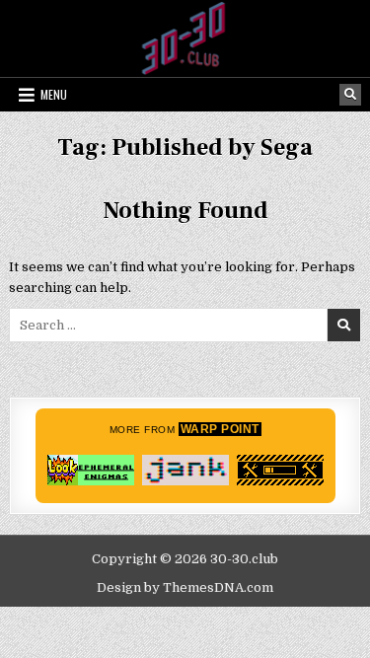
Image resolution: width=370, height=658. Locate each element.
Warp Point (220, 429)
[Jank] (185, 470)
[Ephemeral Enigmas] (90, 470)
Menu (53, 94)
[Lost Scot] (280, 470)
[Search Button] (350, 95)
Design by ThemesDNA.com (185, 587)
